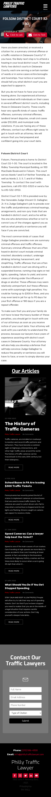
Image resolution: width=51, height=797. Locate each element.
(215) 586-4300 (30, 750)
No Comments (28, 434)
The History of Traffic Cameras (22, 426)
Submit (25, 720)
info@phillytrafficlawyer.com (29, 754)
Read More (14, 467)
